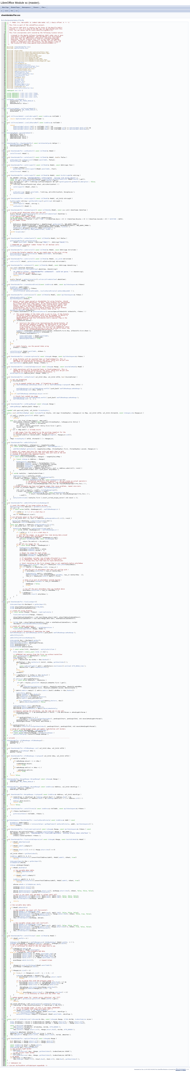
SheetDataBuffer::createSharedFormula (25, 284)
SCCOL (12, 644)
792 (3, 1038)
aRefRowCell (23, 896)
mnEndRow (28, 467)
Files (43, 7)
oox (17, 10)
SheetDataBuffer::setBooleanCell (23, 238)
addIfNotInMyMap (22, 413)
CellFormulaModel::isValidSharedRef (24, 122)
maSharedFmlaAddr (32, 291)
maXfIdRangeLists (54, 446)
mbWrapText (84, 182)
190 (3, 265)
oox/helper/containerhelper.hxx (27, 66)
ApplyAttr (17, 1034)
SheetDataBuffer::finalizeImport (23, 602)
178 (3, 250)
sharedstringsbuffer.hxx (24, 74)
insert (45, 576)
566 (3, 748)
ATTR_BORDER (54, 1027)
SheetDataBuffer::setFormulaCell (23, 295)
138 (3, 198)
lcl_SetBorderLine (23, 1019)
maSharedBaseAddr (64, 291)
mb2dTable (22, 867)
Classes (35, 7)
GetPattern (35, 662)
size (37, 522)
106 (3, 157)
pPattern (25, 695)
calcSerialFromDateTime (47, 214)
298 (3, 404)
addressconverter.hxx (23, 71)
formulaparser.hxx (21, 72)
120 (3, 175)
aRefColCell (23, 897)
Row (31, 129)
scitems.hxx (19, 79)
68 (3, 108)
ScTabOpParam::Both (33, 884)
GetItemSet (58, 666)
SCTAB (12, 607)
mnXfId (75, 179)
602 (3, 794)
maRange (13, 780)
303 (3, 410)
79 (3, 122)
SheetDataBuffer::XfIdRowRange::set (24, 748)
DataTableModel (70, 366)
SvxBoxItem (19, 1025)
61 (3, 99)
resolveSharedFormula (48, 291)
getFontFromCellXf (59, 179)
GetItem (67, 666)
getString (47, 201)
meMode (21, 884)
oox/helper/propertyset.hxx (25, 67)
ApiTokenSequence (70, 284)
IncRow (28, 888)
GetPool (23, 697)
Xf (15, 180)
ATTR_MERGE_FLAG (78, 666)
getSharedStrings (35, 201)
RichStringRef (66, 175)
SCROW (15, 658)
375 (3, 503)
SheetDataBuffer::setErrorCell (22, 250)
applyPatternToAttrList (33, 686)
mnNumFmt (28, 463)
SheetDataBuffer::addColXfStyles (23, 442)
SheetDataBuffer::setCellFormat (23, 936)
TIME (41, 219)
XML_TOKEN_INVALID (26, 101)
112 (3, 165)
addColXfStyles (15, 635)
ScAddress (46, 116)
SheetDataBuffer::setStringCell (23, 165)
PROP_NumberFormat (37, 229)
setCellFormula (30, 241)
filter (12, 10)
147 (3, 210)
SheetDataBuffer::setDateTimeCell (23, 210)
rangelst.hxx (19, 76)
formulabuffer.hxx (21, 85)
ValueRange (31, 539)
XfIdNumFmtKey (50, 942)
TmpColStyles (15, 455)
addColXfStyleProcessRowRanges (21, 638)
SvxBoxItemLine (80, 1019)
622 (3, 820)
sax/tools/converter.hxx (24, 88)
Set (32, 891)
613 (3, 808)
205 (3, 284)
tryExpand (65, 384)
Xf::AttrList (18, 679)
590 (3, 779)
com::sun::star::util (29, 97)
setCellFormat (15, 153)
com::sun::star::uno (28, 95)
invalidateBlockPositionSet (32, 623)
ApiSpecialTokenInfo (17, 310)
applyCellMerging (19, 731)
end (67, 435)
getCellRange (48, 831)
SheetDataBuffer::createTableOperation (25, 366)
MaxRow (45, 659)
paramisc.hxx (19, 81)
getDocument (57, 224)
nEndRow (25, 694)
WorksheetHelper (44, 143)
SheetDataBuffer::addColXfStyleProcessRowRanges (29, 503)
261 (3, 356)
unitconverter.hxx (21, 75)
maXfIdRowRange (22, 384)
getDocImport (15, 160)
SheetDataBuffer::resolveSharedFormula (35, 820)
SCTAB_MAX (39, 607)
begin (52, 435)
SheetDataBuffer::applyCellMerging (24, 1038)
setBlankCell (18, 206)
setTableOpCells (23, 898)
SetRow (35, 987)
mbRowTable (23, 907)
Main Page (5, 7)
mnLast (40, 384)
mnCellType (26, 1010)
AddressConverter (16, 506)
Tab (31, 126)
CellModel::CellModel (15, 99)
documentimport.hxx (22, 84)
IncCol (28, 887)
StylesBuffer (39, 413)
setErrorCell (15, 261)
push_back (25, 965)
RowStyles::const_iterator (29, 564)
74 (3, 116)
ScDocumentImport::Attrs (19, 643)
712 (3, 936)
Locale (64, 226)
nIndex (23, 226)
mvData (24, 707)
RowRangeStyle (21, 462)
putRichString (18, 192)
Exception (19, 232)
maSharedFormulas (16, 288)
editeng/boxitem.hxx (22, 65)
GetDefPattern (36, 676)
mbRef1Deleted (24, 842)
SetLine (20, 1033)
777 (3, 1019)
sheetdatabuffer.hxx (22, 47)
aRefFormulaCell (25, 891)
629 (3, 829)
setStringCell (30, 169)
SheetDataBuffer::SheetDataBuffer (19, 143)
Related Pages (15, 7)
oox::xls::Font (20, 179)
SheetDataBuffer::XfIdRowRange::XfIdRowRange (24, 740)
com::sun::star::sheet (29, 94)
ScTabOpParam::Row (32, 911)
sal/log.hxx (19, 62)
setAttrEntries (33, 718)
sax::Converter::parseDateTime (25, 269)
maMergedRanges (15, 406)
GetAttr (20, 1027)
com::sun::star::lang (29, 93)
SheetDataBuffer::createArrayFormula (25, 356)
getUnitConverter (30, 214)
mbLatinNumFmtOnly (32, 702)
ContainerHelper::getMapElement (43, 824)
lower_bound (61, 564)
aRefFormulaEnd (24, 892)
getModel (75, 182)
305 (3, 413)
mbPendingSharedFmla (20, 289)
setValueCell (15, 215)
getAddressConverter (41, 506)
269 (3, 366)
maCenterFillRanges (46, 733)
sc (1, 10)
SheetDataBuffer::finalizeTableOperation (26, 839)
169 (3, 238)
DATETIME (113, 219)
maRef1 (21, 846)
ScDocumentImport (16, 604)
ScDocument (14, 640)
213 (3, 295)
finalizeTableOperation (22, 629)
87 (3, 133)
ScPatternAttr (23, 655)
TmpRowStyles (18, 476)
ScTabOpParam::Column (34, 924)
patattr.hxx (19, 83)
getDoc (36, 640)
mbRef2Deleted (27, 871)
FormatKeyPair (44, 410)
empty (38, 943)
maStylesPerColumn (20, 497)
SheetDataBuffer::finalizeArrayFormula (25, 829)
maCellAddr (43, 160)
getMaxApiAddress (51, 518)
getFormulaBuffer (16, 241)
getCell (33, 228)
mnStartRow (29, 465)
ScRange (47, 356)
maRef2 (24, 875)
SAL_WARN (16, 271)
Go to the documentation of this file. (12, 20)
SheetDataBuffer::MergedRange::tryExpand (26, 794)
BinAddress (14, 287)
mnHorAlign (56, 1004)
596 (3, 787)
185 (3, 259)
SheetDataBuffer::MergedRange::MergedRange (23, 779)
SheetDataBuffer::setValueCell (22, 157)
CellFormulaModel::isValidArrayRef (24, 116)
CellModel (43, 151)
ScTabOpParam (15, 862)
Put (30, 697)
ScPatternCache (15, 647)
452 (3, 602)
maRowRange (33, 384)
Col (31, 128)
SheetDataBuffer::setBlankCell (22, 151)
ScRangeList (128, 413)
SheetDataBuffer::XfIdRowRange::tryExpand (27, 756)
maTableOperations (17, 373)
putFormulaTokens (19, 813)
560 (3, 740)
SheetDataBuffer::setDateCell (22, 265)
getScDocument (30, 1047)
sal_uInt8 (58, 259)
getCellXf (35, 180)
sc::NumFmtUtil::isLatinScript (31, 700)
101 (3, 151)
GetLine (36, 1033)
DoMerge (20, 1059)
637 (3, 839)
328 (3, 442)
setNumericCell (27, 160)
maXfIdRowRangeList (23, 388)
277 (3, 377)
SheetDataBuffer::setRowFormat (22, 377)
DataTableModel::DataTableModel (19, 133)
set (29, 390)
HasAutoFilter (41, 667)
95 (3, 143)
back (63, 943)
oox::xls (18, 90)
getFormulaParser (39, 311)
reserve (24, 522)
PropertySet (17, 228)
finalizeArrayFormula (21, 614)
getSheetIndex (59, 662)
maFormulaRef (21, 119)
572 (3, 756)
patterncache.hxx (21, 48)
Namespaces (26, 7)
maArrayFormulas (16, 363)
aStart (29, 119)
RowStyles (16, 521)
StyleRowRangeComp (44, 477)
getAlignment (64, 182)
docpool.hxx (19, 80)
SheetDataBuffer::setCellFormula (23, 808)
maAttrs (25, 690)
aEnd (81, 128)
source (6, 10)
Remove (30, 988)
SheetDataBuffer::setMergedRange (23, 404)
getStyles (46, 179)
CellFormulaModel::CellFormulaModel (20, 108)
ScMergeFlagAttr (30, 666)
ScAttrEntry (20, 693)
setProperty (24, 229)
